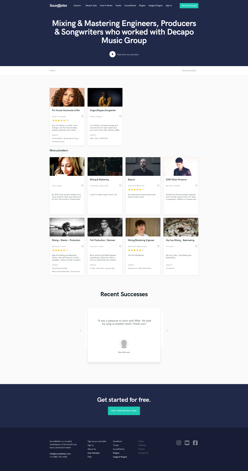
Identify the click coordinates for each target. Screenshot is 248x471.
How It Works (106, 5)
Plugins (142, 5)
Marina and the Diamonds (60, 272)
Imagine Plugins (156, 5)
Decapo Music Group (71, 138)
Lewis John (100, 268)
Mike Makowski (124, 352)
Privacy (141, 449)
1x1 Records (170, 268)
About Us (92, 449)
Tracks (118, 5)
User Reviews (93, 453)
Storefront (117, 441)
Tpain (96, 138)
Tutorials (142, 445)
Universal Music (57, 138)
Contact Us (143, 453)
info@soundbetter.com (60, 454)
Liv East (92, 268)
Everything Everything (59, 268)
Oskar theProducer (144, 268)
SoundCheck (130, 5)
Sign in (169, 5)
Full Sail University (58, 142)
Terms (141, 441)
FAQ (89, 457)
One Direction (75, 272)
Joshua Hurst (132, 268)
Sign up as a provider (97, 441)
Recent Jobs (91, 5)
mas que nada (109, 268)
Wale (91, 138)
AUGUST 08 (103, 138)
